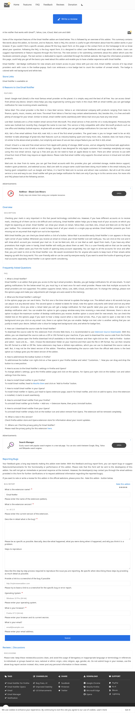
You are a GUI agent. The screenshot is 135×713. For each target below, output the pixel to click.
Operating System (14, 592)
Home (16, 4)
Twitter (64, 690)
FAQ (38, 4)
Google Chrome (93, 683)
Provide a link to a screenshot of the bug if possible (27, 578)
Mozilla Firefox (92, 687)
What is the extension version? (19, 504)
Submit (67, 638)
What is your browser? (15, 607)
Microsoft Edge (93, 690)
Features (27, 4)
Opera (89, 694)
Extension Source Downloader (108, 332)
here (50, 428)
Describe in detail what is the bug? (21, 519)
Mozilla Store (39, 383)
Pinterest (65, 687)
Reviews (60, 4)
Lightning (116, 694)
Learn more (102, 710)
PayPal (115, 683)
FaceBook (65, 683)
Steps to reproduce (13, 549)
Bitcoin (115, 690)
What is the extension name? (18, 489)
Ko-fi (114, 687)
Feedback (48, 4)
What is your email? (13, 622)
